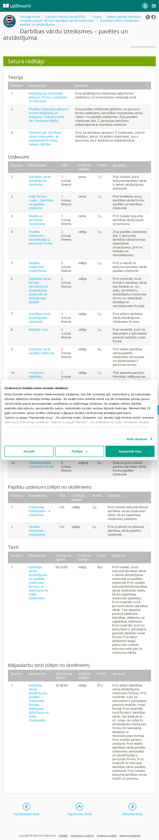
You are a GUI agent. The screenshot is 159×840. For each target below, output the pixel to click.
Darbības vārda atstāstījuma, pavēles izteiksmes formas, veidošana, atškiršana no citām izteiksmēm (39, 702)
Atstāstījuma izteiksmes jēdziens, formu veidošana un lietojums (48, 97)
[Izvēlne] (153, 6)
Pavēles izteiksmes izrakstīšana (37, 267)
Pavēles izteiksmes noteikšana (37, 531)
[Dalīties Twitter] (147, 17)
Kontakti (63, 835)
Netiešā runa (38, 329)
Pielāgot (77, 451)
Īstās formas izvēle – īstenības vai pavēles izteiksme (41, 202)
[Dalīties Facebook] (153, 17)
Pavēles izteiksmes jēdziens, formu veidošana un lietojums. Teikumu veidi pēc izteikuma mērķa (49, 115)
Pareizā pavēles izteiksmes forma (41, 465)
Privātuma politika (107, 835)
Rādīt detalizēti (137, 439)
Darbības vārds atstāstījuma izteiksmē (40, 181)
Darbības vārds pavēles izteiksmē (41, 351)
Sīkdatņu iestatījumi (130, 835)
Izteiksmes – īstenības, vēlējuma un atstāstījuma (38, 378)
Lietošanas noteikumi (82, 835)
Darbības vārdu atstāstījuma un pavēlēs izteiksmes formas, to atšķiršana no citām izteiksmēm (38, 582)
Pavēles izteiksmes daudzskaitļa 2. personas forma (40, 238)
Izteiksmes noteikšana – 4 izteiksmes (39, 511)
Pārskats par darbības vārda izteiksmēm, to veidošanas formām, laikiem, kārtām (45, 138)
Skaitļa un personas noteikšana (37, 220)
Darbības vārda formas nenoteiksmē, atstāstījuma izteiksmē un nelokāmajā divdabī (40, 290)
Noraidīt (29, 451)
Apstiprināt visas (130, 451)
